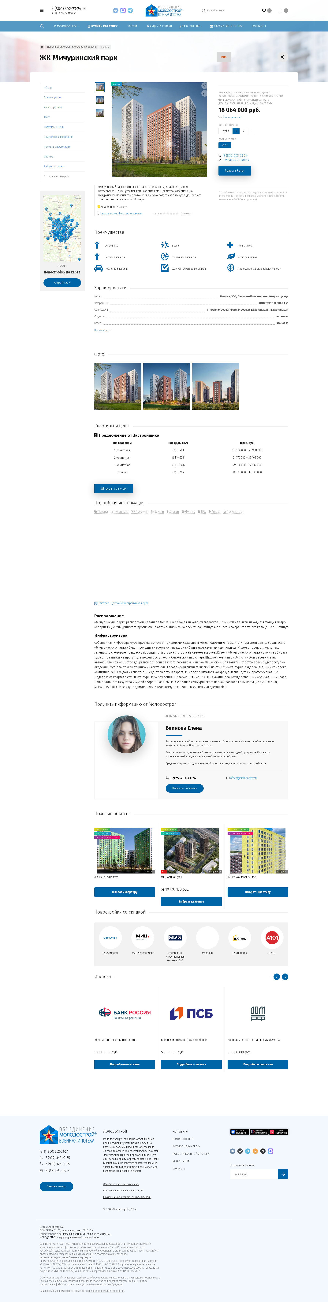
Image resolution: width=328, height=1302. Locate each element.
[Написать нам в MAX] (124, 10)
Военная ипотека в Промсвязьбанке (184, 1040)
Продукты (141, 511)
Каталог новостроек (186, 1146)
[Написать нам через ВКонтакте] (116, 10)
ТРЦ (203, 511)
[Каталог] (42, 47)
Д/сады (174, 511)
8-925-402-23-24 (183, 778)
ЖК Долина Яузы (171, 877)
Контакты (179, 1168)
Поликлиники (234, 511)
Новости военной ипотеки (191, 1153)
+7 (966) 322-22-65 (57, 1164)
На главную (180, 1131)
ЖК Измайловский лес (242, 877)
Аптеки (215, 511)
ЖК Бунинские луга (106, 877)
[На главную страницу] (164, 10)
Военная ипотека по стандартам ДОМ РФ (254, 1040)
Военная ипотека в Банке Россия (115, 1040)
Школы (159, 511)
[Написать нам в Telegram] (130, 10)
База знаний (181, 1161)
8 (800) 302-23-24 (66, 8)
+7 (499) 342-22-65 (57, 1157)
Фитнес (189, 511)
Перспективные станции (113, 511)
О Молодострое (183, 1139)
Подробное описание (125, 1064)
